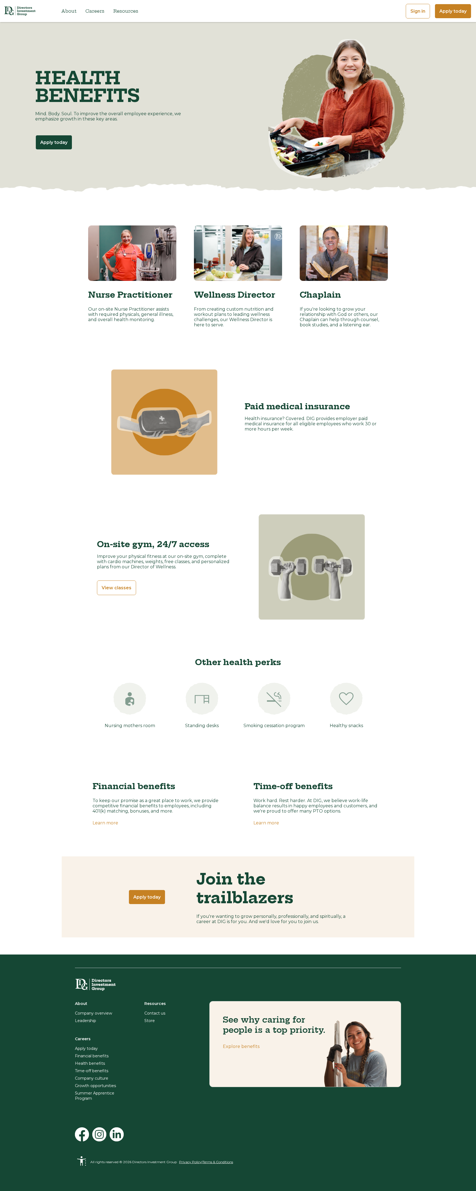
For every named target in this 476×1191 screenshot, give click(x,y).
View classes (116, 587)
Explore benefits (241, 1046)
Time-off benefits (91, 1070)
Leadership (85, 1020)
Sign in (417, 11)
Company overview (93, 1013)
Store (149, 1020)
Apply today (453, 11)
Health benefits (90, 1063)
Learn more (105, 823)
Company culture (91, 1078)
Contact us (154, 1013)
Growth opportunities (95, 1085)
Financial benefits (92, 1055)
